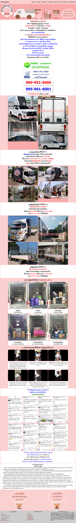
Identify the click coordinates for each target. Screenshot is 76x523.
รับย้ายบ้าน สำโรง (38, 21)
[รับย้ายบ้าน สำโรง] (23, 108)
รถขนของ (29, 514)
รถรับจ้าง (29, 513)
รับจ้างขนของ (30, 515)
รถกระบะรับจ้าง (30, 516)
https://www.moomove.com (5, 520)
